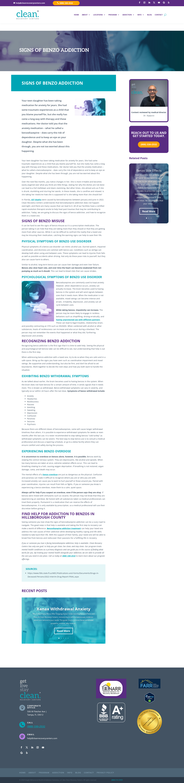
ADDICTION (127, 15)
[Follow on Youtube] (159, 2)
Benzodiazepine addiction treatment (64, 528)
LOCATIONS (98, 15)
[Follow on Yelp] (169, 2)
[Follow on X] (154, 2)
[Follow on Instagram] (144, 2)
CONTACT (159, 15)
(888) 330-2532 (66, 3)
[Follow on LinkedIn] (149, 2)
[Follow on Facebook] (139, 2)
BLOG (149, 15)
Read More (63, 630)
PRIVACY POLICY (105, 773)
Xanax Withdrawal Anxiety (63, 609)
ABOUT (85, 15)
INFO (139, 15)
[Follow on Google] (164, 2)
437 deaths (36, 199)
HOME (76, 15)
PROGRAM (112, 15)
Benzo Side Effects (148, 170)
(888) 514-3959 (117, 780)
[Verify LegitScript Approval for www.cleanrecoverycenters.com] (150, 702)
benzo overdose (50, 474)
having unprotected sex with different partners (78, 319)
